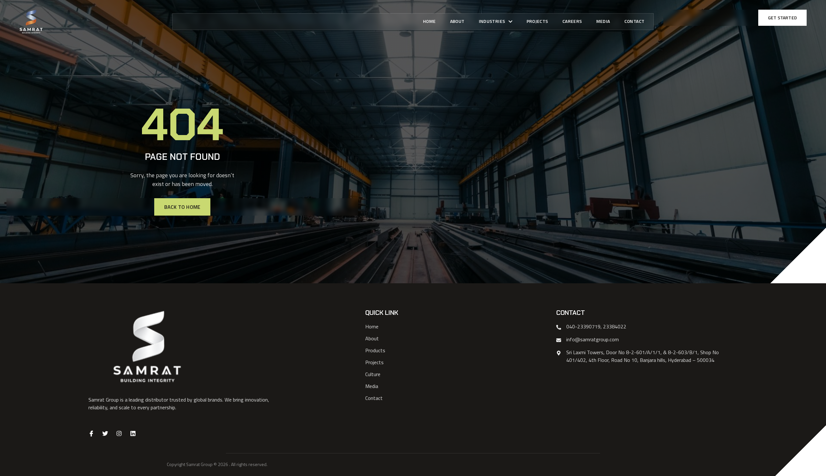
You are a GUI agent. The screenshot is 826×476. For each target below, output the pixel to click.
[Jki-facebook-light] (91, 433)
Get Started (782, 17)
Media (603, 21)
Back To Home (182, 207)
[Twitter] (105, 433)
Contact (634, 21)
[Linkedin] (133, 433)
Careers (572, 21)
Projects (537, 21)
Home (429, 21)
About (457, 21)
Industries (492, 21)
